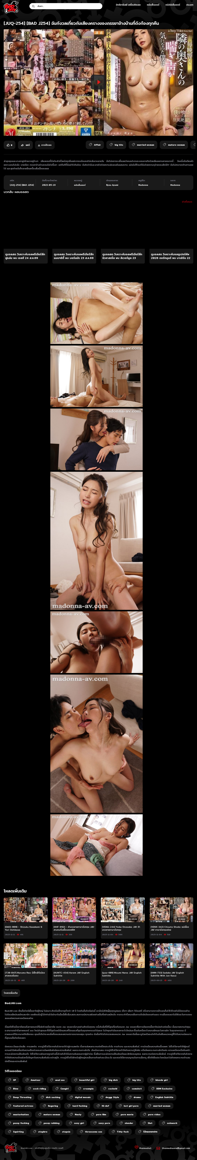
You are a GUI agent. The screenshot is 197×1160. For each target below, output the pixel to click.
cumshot (137, 1088)
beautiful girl (86, 1080)
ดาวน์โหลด (46, 145)
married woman (161, 1106)
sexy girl (79, 1123)
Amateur (35, 1080)
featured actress (23, 1106)
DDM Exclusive (164, 1088)
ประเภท (189, 4)
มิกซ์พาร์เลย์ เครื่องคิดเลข (128, 4)
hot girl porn (131, 1106)
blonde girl (161, 1080)
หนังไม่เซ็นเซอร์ (172, 4)
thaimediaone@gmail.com (176, 1148)
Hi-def (105, 1106)
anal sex (60, 1080)
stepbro (42, 1131)
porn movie (127, 1114)
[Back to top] (189, 1152)
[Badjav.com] (11, 7)
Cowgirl (64, 1088)
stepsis (66, 1131)
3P (14, 1080)
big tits (136, 1080)
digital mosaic (83, 1097)
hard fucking (79, 1106)
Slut (150, 1123)
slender (129, 1123)
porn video (154, 1114)
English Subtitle (164, 1097)
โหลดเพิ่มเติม (11, 993)
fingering (53, 1106)
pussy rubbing (51, 1123)
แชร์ (27, 145)
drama (137, 1097)
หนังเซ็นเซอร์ (153, 4)
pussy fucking (21, 1123)
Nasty (78, 1114)
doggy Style (112, 1097)
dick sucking (53, 1097)
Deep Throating (22, 1097)
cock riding (39, 1088)
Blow (15, 1088)
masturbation (21, 1114)
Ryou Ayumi (112, 185)
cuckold (112, 1088)
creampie (88, 1088)
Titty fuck (123, 1131)
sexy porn (104, 1123)
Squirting (18, 1131)
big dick (113, 1080)
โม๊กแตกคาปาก (150, 1131)
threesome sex (93, 1131)
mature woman (51, 1114)
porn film (101, 1114)
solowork (172, 1123)
